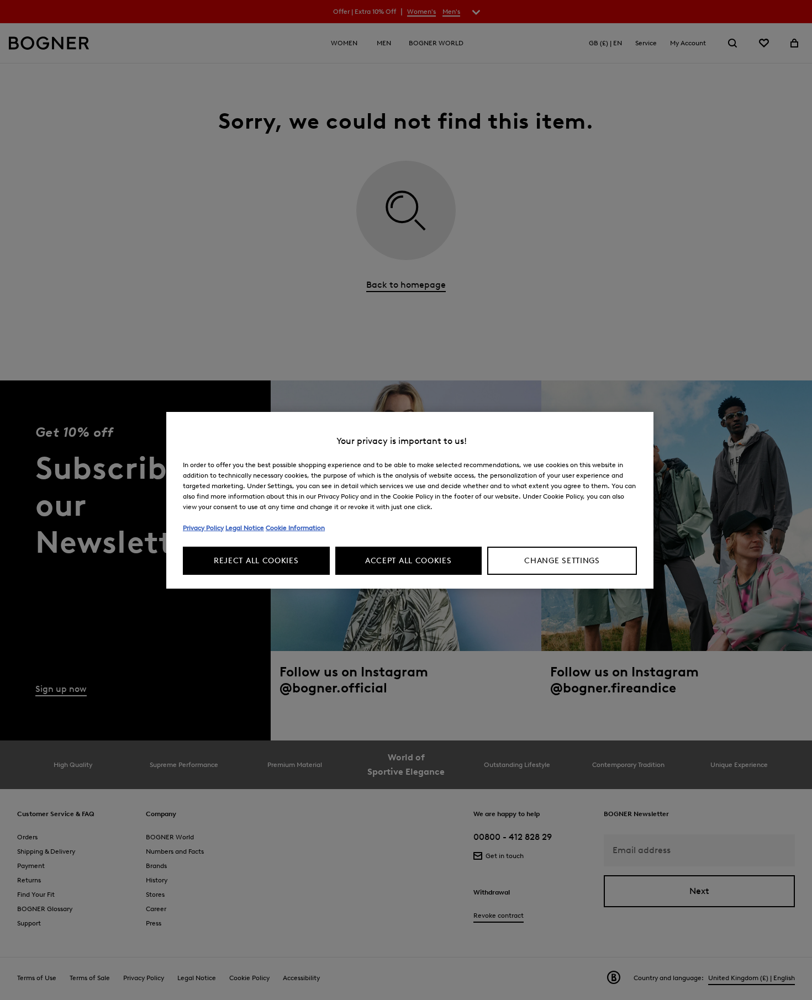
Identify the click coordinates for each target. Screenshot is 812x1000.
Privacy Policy (203, 527)
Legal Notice (244, 527)
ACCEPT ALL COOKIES (408, 560)
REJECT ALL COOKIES (256, 560)
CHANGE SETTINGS (562, 560)
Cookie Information (295, 527)
